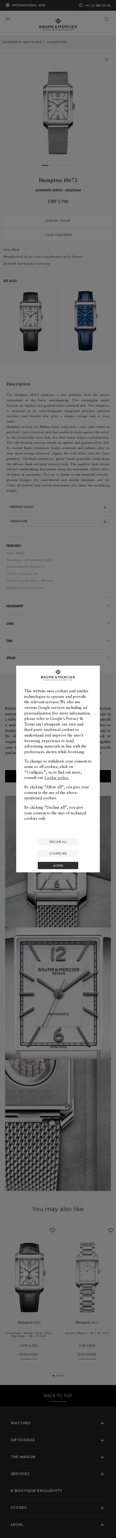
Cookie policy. (57, 777)
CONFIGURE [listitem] (58, 853)
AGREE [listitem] (58, 865)
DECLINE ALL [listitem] (58, 842)
